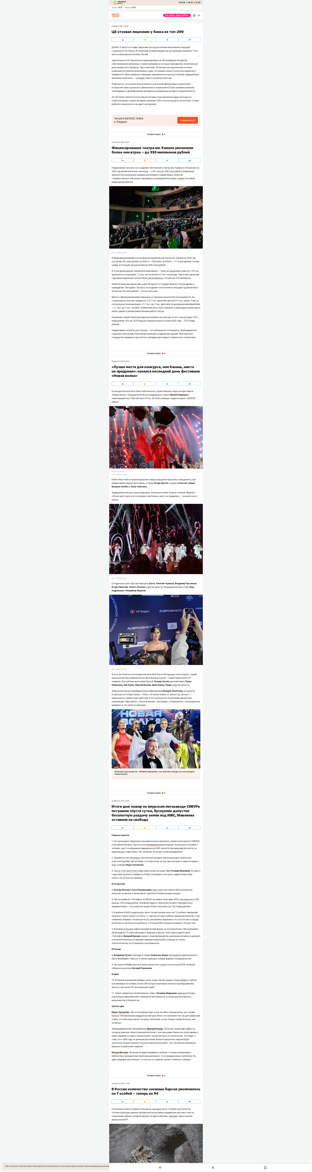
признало (182, 993)
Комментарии (156, 134)
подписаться (187, 120)
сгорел (163, 964)
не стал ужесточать (128, 871)
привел (183, 980)
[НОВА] (176, 15)
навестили (157, 890)
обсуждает (135, 857)
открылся (128, 929)
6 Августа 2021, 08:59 (120, 26)
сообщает (141, 78)
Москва (128, 8)
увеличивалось (155, 278)
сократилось (137, 912)
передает (173, 1116)
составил (187, 317)
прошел (171, 674)
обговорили (175, 955)
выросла (188, 899)
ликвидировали (154, 844)
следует (181, 178)
